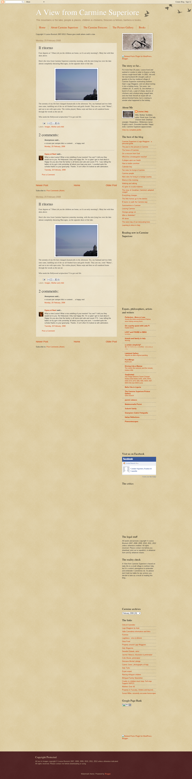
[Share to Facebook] (56, 123)
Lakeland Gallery (131, 353)
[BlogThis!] (51, 123)
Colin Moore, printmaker (131, 658)
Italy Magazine (127, 648)
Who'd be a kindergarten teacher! (134, 157)
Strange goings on (129, 212)
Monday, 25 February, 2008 (55, 146)
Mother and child (57, 127)
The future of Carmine (130, 150)
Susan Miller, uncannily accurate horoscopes (139, 693)
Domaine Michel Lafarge (131, 661)
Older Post (111, 185)
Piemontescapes (131, 421)
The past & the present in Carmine (135, 147)
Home (42, 27)
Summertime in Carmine (131, 205)
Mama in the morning (130, 180)
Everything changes (129, 195)
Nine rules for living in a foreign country (137, 177)
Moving (127, 340)
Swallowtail (129, 375)
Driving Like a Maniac (133, 366)
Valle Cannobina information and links (136, 631)
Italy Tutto (126, 668)
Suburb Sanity (130, 409)
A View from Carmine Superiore (87, 12)
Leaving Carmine (128, 209)
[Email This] (48, 123)
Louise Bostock (130, 463)
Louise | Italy (143, 112)
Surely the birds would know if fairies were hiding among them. (138, 320)
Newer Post (42, 185)
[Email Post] (44, 123)
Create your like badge (149, 476)
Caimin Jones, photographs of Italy (135, 665)
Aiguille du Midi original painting (136, 355)
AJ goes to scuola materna (132, 187)
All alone (125, 219)
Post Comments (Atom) (55, 191)
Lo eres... (128, 334)
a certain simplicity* (133, 345)
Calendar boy (127, 167)
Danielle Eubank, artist (130, 651)
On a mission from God (131, 153)
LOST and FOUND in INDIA (136, 332)
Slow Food (126, 641)
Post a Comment (48, 175)
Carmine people (128, 173)
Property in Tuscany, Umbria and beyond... (138, 690)
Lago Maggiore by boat (130, 628)
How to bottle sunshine (130, 163)
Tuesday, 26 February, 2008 (55, 170)
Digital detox (129, 328)
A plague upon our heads (131, 160)
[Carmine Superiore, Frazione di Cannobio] (126, 472)
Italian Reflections (132, 417)
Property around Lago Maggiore (134, 645)
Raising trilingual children (131, 675)
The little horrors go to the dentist (134, 199)
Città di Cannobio (128, 625)
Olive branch (129, 395)
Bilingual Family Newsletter (132, 678)
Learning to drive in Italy (131, 225)
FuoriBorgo (129, 360)
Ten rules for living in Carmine (133, 170)
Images (47, 127)
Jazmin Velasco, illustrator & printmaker (137, 655)
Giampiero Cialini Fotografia (136, 413)
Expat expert (127, 671)
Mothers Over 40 (128, 687)
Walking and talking (129, 183)
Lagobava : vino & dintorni (132, 638)
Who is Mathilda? (128, 215)
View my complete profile (131, 130)
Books (142, 27)
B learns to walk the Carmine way (134, 202)
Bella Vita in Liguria (133, 387)
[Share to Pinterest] (58, 123)
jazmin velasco (131, 400)
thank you (128, 362)
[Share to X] (53, 123)
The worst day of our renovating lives (136, 222)
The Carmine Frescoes (95, 27)
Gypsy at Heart (50, 154)
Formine (125, 635)
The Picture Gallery (123, 27)
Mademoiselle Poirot (133, 404)
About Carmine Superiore (64, 27)
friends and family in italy (135, 338)
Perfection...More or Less (135, 317)
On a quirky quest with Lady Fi (137, 326)
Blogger (107, 774)
